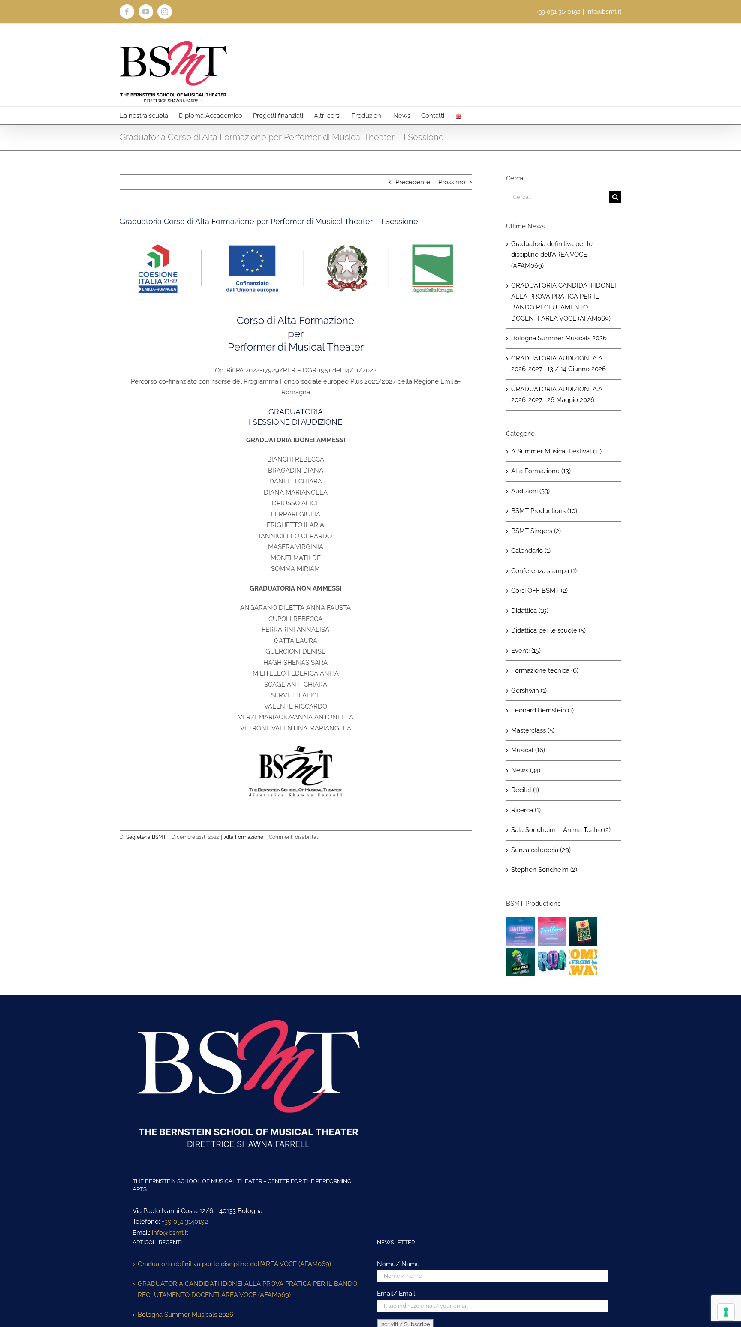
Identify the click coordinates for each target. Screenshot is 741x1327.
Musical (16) (528, 750)
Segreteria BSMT (146, 837)
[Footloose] (552, 931)
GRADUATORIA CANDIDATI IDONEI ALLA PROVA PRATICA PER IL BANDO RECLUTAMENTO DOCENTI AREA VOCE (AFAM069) (247, 1289)
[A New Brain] (521, 962)
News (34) (525, 770)
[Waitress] (521, 931)
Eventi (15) (526, 650)
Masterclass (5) (532, 730)
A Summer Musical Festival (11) (556, 451)
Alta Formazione (243, 837)
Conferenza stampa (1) (544, 571)
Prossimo (451, 182)
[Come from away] (583, 962)
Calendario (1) (531, 551)
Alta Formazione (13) (541, 471)
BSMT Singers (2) (536, 531)
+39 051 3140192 (185, 1221)
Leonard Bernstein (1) (542, 710)
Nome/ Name (398, 1264)
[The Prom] (552, 962)
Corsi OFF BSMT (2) (539, 590)
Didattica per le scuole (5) (548, 630)
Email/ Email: (396, 1293)
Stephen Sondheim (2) (544, 870)
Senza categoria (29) (541, 850)
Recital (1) (525, 790)
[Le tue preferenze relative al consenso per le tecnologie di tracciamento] (726, 1312)
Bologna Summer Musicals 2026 (559, 338)
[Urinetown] (583, 931)
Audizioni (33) (530, 491)
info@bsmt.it (604, 11)
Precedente (412, 182)
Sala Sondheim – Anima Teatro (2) (561, 830)
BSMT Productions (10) (544, 511)
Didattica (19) (529, 611)
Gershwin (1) (529, 690)
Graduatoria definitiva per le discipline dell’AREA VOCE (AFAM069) (552, 255)
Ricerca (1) (526, 810)
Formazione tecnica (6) (544, 670)
